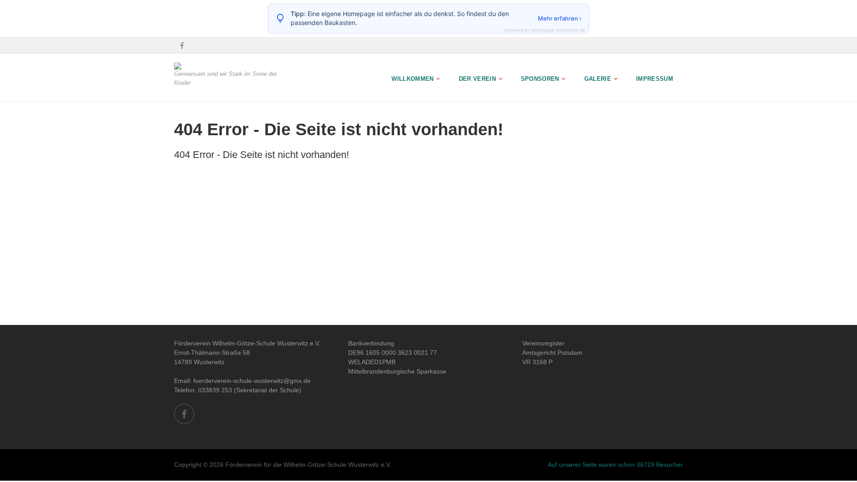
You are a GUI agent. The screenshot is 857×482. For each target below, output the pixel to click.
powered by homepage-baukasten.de (544, 30)
